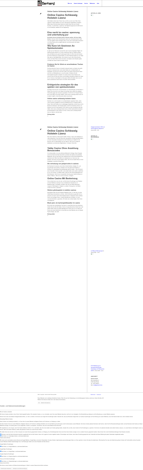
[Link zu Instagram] (104, 3)
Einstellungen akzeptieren (6, 468)
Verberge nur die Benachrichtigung (20, 468)
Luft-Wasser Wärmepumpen (97, 251)
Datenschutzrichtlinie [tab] (4, 463)
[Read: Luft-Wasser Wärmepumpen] (92, 139)
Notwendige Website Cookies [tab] (6, 419)
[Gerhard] (46, 3)
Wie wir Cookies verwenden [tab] (6, 411)
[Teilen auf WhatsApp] (49, 116)
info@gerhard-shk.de (97, 385)
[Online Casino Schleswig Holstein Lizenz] (41, 14)
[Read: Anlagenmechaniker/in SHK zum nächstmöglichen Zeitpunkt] (92, 15)
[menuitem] (70, 3)
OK (39, 402)
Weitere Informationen (45, 402)
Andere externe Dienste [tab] (5, 437)
